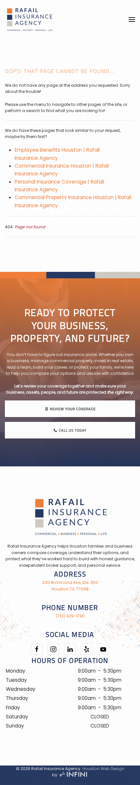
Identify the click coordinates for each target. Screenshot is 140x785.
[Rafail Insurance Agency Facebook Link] (37, 649)
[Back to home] (29, 19)
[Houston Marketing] (73, 775)
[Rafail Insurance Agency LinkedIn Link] (70, 649)
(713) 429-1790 (70, 616)
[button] (132, 19)
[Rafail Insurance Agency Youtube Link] (103, 649)
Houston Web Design (103, 768)
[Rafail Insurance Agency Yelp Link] (86, 649)
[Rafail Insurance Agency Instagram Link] (53, 649)
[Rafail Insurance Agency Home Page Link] (70, 515)
